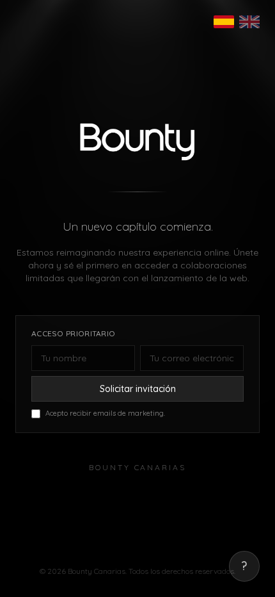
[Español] (224, 21)
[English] (249, 21)
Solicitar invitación (138, 389)
